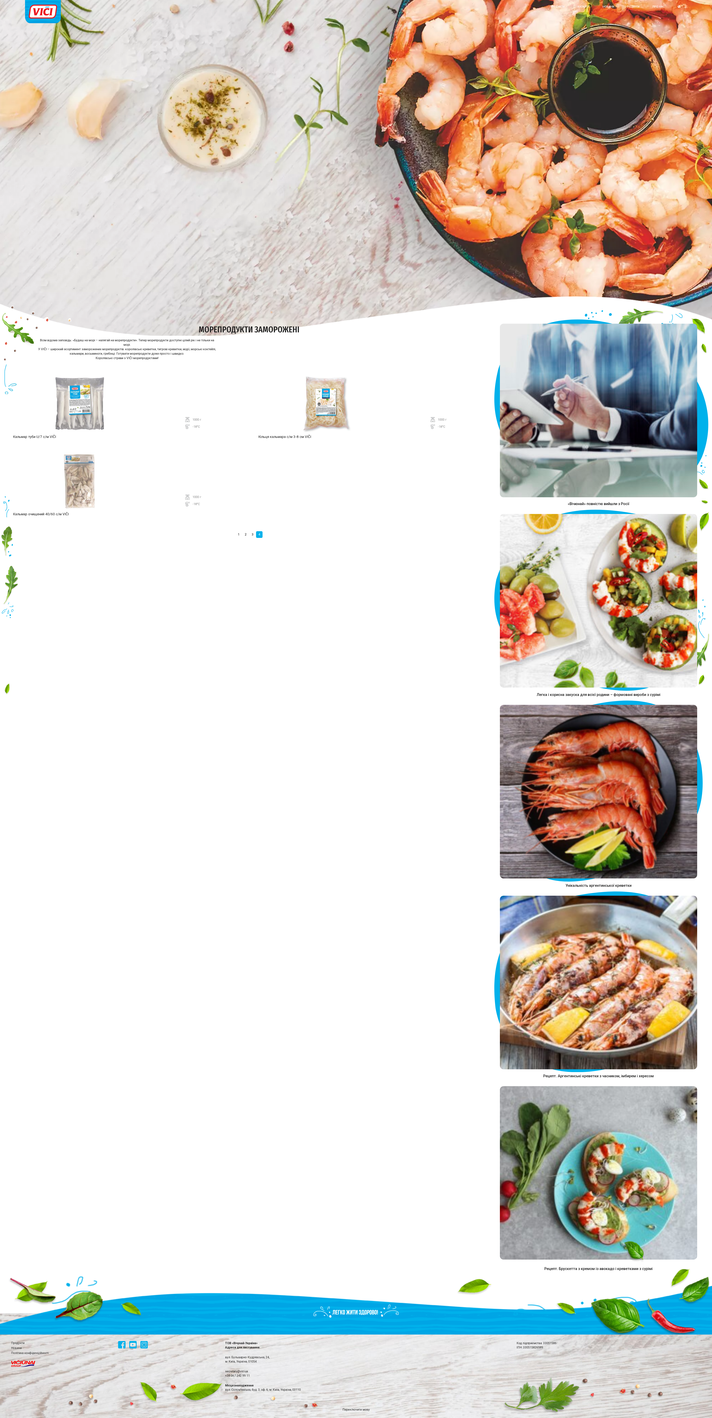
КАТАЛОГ (584, 6)
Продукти (557, 6)
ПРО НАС (658, 6)
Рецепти (633, 6)
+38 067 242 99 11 (237, 1375)
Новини (608, 6)
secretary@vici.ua (236, 1371)
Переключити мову (356, 1409)
